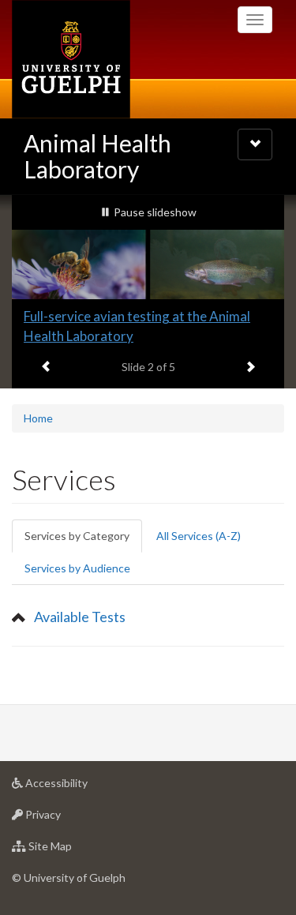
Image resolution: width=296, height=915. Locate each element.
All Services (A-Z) (198, 535)
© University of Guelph (69, 877)
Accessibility (80, 787)
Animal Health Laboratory (97, 156)
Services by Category (83, 541)
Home (38, 418)
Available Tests (80, 616)
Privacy (67, 819)
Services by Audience (77, 568)
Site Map (74, 850)
